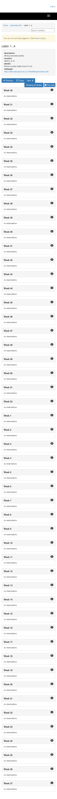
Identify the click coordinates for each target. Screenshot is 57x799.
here (37, 38)
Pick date (51, 85)
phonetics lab (15, 25)
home (5, 25)
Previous (9, 80)
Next (29, 80)
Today (21, 80)
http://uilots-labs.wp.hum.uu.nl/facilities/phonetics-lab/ (26, 71)
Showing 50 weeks (34, 85)
